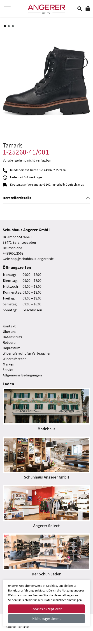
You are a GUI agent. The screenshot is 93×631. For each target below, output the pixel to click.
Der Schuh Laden (46, 574)
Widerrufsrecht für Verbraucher (27, 353)
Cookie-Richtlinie (17, 627)
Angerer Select (46, 525)
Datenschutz (13, 337)
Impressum (11, 348)
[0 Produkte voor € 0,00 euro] (88, 8)
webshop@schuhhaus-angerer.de (28, 258)
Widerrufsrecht (14, 358)
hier (31, 600)
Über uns (9, 331)
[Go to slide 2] (8, 26)
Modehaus (46, 428)
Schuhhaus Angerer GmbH (46, 477)
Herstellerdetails (17, 197)
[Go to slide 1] (4, 26)
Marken (8, 364)
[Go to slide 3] (13, 26)
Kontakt (9, 326)
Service (8, 369)
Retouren (10, 342)
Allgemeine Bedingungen (22, 375)
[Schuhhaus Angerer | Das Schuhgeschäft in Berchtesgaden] (46, 9)
